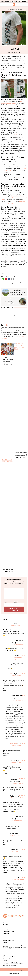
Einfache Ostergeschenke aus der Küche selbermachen (7, 360)
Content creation (7, 958)
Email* (16, 602)
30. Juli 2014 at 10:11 (17, 644)
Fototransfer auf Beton (17, 196)
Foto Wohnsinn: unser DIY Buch (7, 570)
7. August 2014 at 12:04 (16, 762)
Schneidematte (19, 178)
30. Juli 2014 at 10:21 (17, 700)
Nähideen (24, 282)
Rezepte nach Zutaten (8, 931)
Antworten (22, 623)
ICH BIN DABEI (22, 1)
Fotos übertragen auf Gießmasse (10, 198)
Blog (13, 9)
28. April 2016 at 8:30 (18, 879)
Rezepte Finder (6, 929)
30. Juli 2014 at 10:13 (15, 675)
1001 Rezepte (6, 933)
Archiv (4, 922)
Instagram (15, 134)
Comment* (7, 587)
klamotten (17, 282)
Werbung (5, 942)
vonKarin (13, 743)
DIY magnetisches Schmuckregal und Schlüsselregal (20, 455)
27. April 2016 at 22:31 (15, 851)
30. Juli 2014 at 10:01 (15, 625)
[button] (3, 279)
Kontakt (5, 960)
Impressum (5, 938)
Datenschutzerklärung (8, 940)
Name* (6, 602)
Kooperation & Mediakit (9, 957)
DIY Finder (5, 924)
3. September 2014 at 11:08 (17, 783)
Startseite (8, 9)
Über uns (5, 955)
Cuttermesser (8, 178)
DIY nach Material (7, 926)
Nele (11, 674)
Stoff (14, 283)
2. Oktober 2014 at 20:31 (16, 798)
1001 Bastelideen (7, 928)
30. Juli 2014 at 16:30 (15, 745)
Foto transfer (9, 282)
